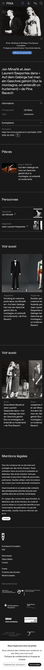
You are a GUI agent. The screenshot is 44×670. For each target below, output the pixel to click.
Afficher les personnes (22, 53)
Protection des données (11, 572)
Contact (6, 518)
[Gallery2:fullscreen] (40, 39)
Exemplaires (8, 123)
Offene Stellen (7, 559)
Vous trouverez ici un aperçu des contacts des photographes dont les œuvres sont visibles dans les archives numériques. (20, 491)
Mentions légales (8, 575)
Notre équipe (7, 556)
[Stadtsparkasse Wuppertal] (11, 606)
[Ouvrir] (41, 123)
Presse (4, 568)
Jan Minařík (7, 213)
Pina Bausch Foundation (11, 546)
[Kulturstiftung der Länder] (11, 633)
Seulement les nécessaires (14, 665)
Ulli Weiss (28, 110)
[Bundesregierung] (30, 592)
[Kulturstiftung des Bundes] (30, 619)
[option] (22, 21)
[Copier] (18, 135)
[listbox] (22, 21)
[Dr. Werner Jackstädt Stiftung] (30, 633)
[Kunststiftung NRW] (30, 606)
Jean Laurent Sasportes (13, 225)
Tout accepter (34, 665)
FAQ (3, 549)
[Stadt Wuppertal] (11, 619)
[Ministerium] (11, 592)
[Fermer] (41, 103)
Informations (8, 103)
